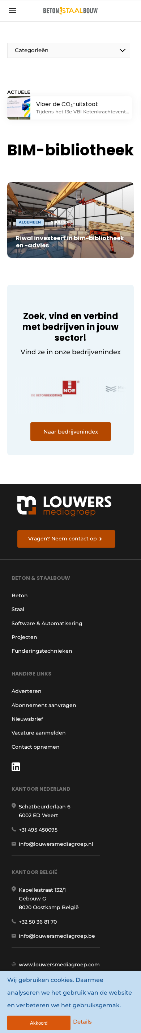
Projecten (24, 637)
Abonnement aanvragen (44, 705)
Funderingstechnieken (42, 651)
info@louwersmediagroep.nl (56, 844)
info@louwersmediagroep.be (57, 936)
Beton (20, 595)
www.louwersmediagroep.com (59, 964)
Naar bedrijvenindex (70, 431)
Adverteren (27, 691)
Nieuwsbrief (27, 719)
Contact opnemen (36, 747)
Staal (18, 609)
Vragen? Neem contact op (62, 538)
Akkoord (38, 1023)
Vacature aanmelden (39, 732)
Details (82, 1021)
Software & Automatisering (47, 623)
